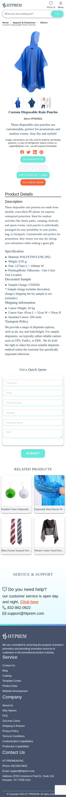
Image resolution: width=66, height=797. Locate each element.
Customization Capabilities (17, 741)
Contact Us (8, 665)
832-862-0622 (18, 607)
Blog (5, 670)
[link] (5, 22)
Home (5, 22)
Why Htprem (9, 710)
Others (44, 22)
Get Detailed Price (33, 159)
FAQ (5, 715)
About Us (7, 705)
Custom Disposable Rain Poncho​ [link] (19, 25)
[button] (61, 3)
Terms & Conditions (13, 736)
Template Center (11, 680)
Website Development (15, 691)
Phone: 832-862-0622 (14, 766)
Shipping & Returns (13, 726)
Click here (29, 602)
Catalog (6, 675)
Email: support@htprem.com (18, 771)
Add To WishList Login (33, 175)
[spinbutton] (33, 168)
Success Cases (11, 720)
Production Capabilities (15, 746)
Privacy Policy (10, 731)
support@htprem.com (25, 613)
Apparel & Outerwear (24, 22)
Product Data (9, 686)
